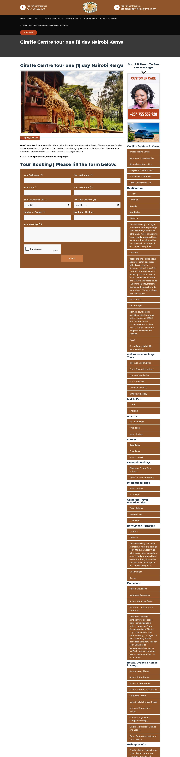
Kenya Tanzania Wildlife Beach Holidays (141, 348)
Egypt (132, 340)
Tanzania (134, 199)
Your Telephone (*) (83, 187)
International (136, 514)
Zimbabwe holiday (138, 394)
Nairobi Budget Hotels (140, 683)
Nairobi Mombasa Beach (141, 601)
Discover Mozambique (140, 363)
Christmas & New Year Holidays (140, 470)
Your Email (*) (31, 187)
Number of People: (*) (34, 212)
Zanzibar (134, 252)
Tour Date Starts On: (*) (36, 199)
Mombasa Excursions (140, 595)
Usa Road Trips (137, 421)
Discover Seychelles (139, 375)
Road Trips (135, 445)
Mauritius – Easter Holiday (142, 477)
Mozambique (136, 305)
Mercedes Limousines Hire (142, 158)
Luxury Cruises (136, 434)
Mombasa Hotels (138, 695)
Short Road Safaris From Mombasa (141, 609)
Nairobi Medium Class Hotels (143, 689)
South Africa (135, 299)
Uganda (133, 206)
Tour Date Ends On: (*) (85, 199)
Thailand (134, 411)
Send (72, 258)
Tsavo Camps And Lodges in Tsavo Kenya (143, 738)
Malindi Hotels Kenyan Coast (143, 702)
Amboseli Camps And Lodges (140, 710)
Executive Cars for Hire (140, 176)
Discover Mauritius (138, 387)
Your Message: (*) (33, 224)
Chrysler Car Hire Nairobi (141, 170)
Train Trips (135, 428)
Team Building (136, 508)
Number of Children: (83, 212)
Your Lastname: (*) (83, 175)
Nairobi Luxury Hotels (139, 671)
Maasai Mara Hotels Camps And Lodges (143, 728)
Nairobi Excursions (138, 588)
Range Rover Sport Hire (141, 164)
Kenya (133, 193)
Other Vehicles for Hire (140, 182)
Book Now (29, 32)
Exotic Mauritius (137, 381)
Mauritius (134, 218)
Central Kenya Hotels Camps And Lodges (140, 719)
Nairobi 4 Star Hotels (139, 677)
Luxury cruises (136, 488)
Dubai (132, 404)
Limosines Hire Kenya (140, 151)
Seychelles (135, 212)
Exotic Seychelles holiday (141, 369)
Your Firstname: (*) (33, 175)
